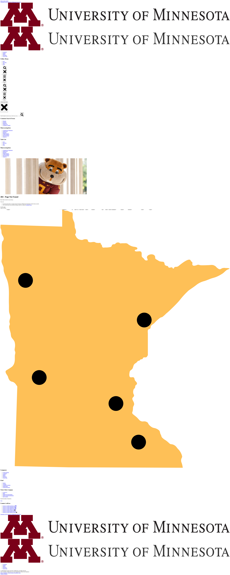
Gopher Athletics (6, 134)
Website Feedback (3, 573)
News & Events (6, 135)
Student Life (5, 131)
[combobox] (14, 116)
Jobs (4, 63)
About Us (5, 136)
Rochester (5, 55)
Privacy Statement (3, 572)
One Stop (4, 62)
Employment (5, 486)
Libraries (4, 122)
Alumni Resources (6, 487)
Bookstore (5, 123)
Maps (4, 493)
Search (4, 483)
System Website (6, 472)
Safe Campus (5, 496)
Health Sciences (6, 133)
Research (4, 132)
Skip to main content (4, 0)
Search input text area (4, 115)
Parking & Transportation (7, 494)
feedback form (29, 204)
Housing (4, 121)
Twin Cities (5, 56)
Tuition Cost (5, 124)
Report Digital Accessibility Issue (14, 572)
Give (4, 64)
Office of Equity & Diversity (8, 495)
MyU (4, 61)
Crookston (5, 52)
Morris (4, 54)
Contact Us (5, 492)
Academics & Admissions (8, 130)
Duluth (4, 53)
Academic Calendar (6, 125)
